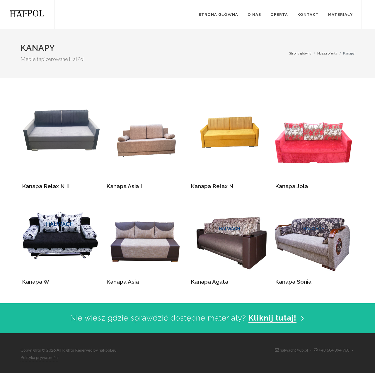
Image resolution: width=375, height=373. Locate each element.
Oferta (279, 14)
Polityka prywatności (39, 357)
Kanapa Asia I (124, 186)
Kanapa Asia (122, 281)
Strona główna (218, 14)
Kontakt (308, 14)
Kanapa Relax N (212, 186)
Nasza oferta (327, 53)
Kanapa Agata (209, 281)
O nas (254, 14)
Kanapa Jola (291, 186)
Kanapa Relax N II (46, 186)
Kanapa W (35, 281)
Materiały (340, 14)
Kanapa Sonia (293, 281)
